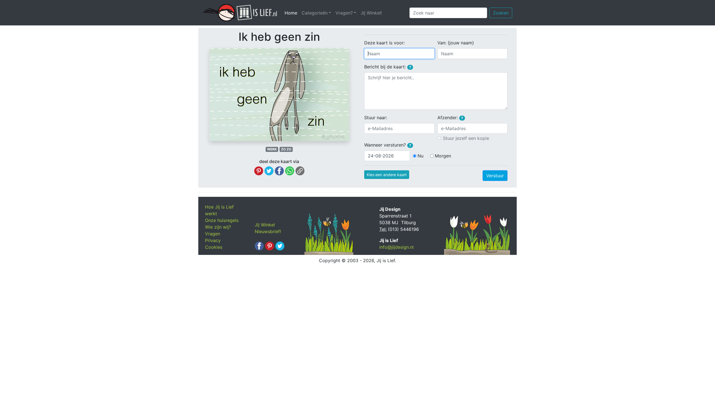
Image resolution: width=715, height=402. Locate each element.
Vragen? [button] (344, 13)
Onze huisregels (222, 220)
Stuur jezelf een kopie (466, 138)
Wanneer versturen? (387, 145)
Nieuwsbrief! (268, 231)
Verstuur (495, 175)
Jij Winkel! (371, 13)
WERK (272, 149)
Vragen (212, 233)
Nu (420, 156)
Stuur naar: (375, 117)
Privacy (213, 240)
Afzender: (450, 117)
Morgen (443, 156)
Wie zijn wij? (218, 227)
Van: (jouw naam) (455, 43)
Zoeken (501, 13)
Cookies (213, 247)
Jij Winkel (265, 225)
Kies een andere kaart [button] (387, 174)
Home (292, 13)
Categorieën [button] (315, 13)
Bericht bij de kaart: (387, 67)
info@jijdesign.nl (396, 247)
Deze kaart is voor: (384, 43)
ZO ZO (286, 149)
